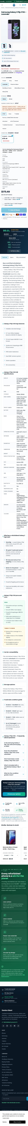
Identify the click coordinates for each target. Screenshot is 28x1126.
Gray (10, 80)
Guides (4, 1049)
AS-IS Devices (5, 1085)
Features (4, 257)
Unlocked (4, 121)
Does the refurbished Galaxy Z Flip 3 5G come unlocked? (11, 752)
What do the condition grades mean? (11, 774)
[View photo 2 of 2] (10, 45)
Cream (4, 80)
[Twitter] (10, 1025)
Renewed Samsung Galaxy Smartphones (15, 7)
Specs (11, 257)
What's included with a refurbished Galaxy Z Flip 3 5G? (12, 766)
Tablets (4, 1041)
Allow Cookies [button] (17, 1122)
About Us (4, 1056)
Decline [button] (5, 1122)
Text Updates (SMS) (7, 1075)
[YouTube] (14, 1025)
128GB (4, 99)
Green (16, 80)
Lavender (5, 84)
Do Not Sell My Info (7, 1072)
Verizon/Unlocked (20, 125)
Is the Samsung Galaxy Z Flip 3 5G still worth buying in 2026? (12, 744)
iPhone (4, 1033)
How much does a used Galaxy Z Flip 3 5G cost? (11, 759)
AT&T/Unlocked (14, 121)
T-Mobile (16, 114)
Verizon (4, 128)
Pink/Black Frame (6, 88)
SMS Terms (5, 1077)
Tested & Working (7, 1083)
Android (4, 1038)
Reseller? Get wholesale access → (11, 1102)
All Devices (5, 1080)
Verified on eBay (14, 251)
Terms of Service (6, 1069)
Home (2, 7)
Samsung (4, 1036)
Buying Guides (6, 1062)
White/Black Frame (19, 88)
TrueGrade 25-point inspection (10, 817)
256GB (10, 99)
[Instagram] (7, 1025)
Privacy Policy (5, 1067)
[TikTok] (18, 1025)
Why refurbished (20, 257)
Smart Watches (6, 1043)
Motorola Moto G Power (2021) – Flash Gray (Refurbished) (10, 848)
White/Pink (5, 91)
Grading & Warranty (7, 1059)
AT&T (3, 114)
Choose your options (14, 794)
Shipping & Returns (7, 1064)
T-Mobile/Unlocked (7, 125)
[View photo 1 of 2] (4, 45)
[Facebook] (3, 1025)
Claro (9, 114)
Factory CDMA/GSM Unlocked (10, 117)
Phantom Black (14, 84)
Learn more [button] (6, 1118)
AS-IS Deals (5, 1046)
